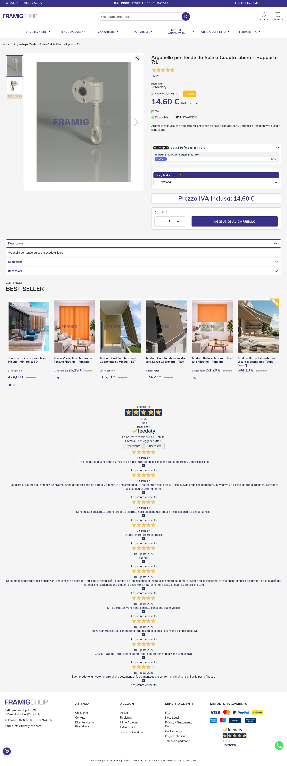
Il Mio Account (129, 722)
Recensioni (15, 271)
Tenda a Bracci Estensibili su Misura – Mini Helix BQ (26, 359)
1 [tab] (10, 385)
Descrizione (15, 243)
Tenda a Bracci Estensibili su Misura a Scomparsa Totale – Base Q (256, 361)
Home (6, 44)
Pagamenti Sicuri (175, 736)
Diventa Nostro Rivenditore (84, 724)
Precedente (133, 446)
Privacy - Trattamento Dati (178, 724)
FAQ (168, 712)
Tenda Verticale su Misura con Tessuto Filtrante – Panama (73, 359)
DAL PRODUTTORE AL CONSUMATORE (133, 3)
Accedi (124, 712)
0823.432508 (250, 3)
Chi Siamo (81, 712)
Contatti (80, 717)
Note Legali (172, 717)
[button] (275, 3)
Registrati (126, 717)
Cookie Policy (173, 731)
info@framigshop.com (27, 726)
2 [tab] (14, 385)
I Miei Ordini (127, 727)
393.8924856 (33, 3)
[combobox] (143, 16)
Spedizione (15, 262)
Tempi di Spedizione (177, 741)
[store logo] (20, 16)
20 (108, 370)
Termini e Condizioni (132, 732)
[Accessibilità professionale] (7, 751)
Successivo (154, 446)
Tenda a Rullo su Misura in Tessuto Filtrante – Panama (212, 359)
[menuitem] (37, 32)
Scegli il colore (167, 175)
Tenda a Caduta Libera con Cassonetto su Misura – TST (118, 359)
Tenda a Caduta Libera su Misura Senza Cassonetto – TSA (165, 359)
